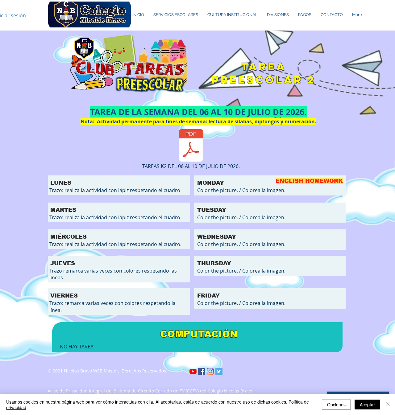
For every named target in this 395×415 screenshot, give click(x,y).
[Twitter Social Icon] (218, 371)
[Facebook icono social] (201, 371)
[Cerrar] (387, 404)
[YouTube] (193, 371)
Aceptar (367, 404)
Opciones (336, 404)
